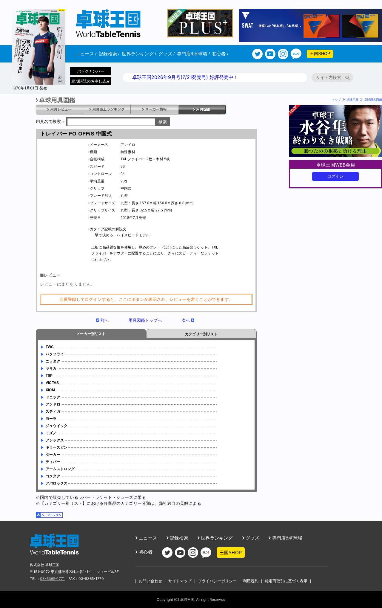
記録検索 (109, 53)
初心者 (220, 53)
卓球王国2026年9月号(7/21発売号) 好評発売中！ (185, 77)
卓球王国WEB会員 (335, 165)
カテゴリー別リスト (201, 334)
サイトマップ (180, 580)
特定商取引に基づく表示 (286, 580)
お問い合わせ (150, 580)
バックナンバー (90, 71)
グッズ (166, 53)
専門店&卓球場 (193, 53)
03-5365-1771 (52, 578)
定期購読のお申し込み (90, 81)
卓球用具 (352, 99)
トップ (336, 99)
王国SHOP (320, 53)
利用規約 (250, 580)
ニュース (86, 53)
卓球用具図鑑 (373, 99)
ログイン (335, 176)
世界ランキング (139, 53)
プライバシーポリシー (217, 580)
